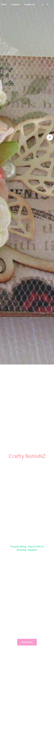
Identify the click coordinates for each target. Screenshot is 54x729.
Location (15, 4)
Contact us (29, 4)
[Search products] (49, 137)
